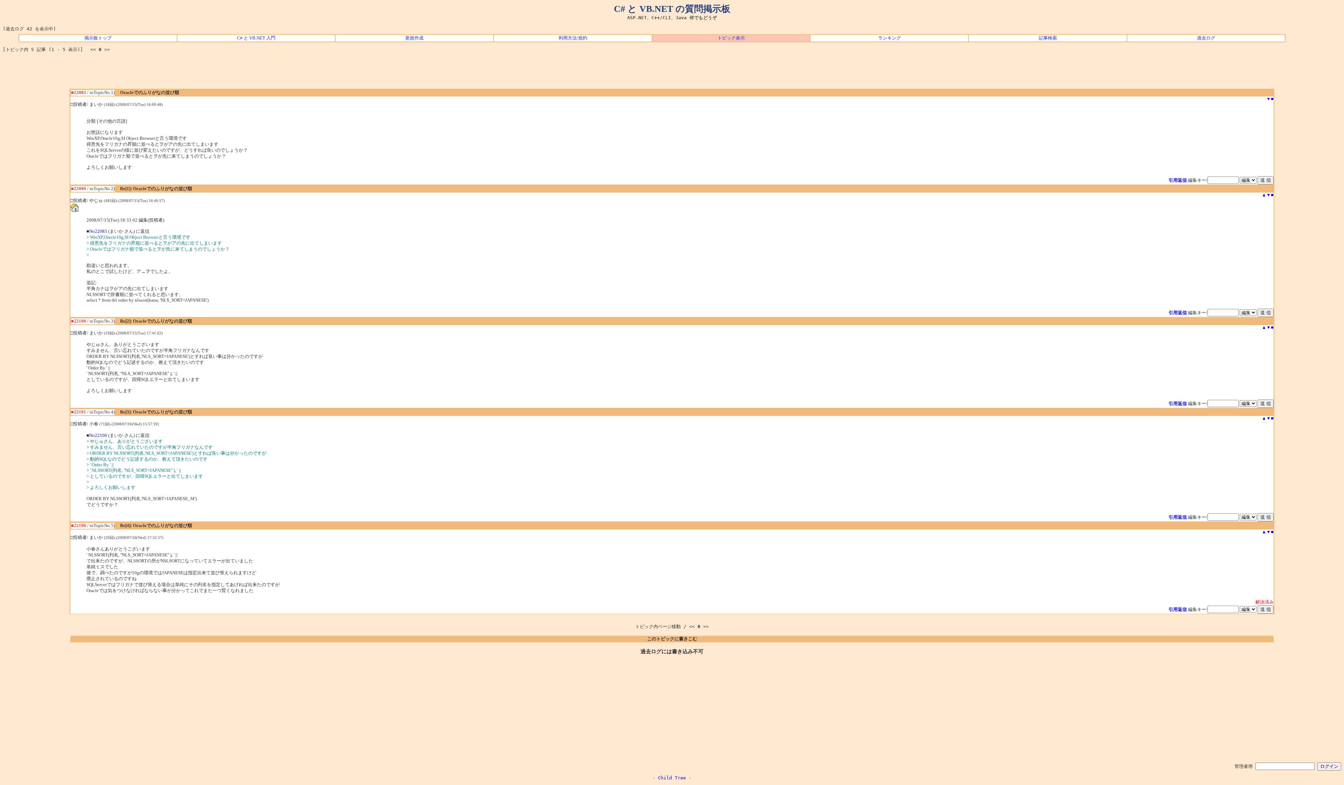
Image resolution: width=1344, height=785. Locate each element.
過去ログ (1206, 38)
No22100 (98, 435)
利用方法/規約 (573, 38)
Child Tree (672, 777)
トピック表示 (731, 38)
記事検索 (1048, 38)
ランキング (889, 38)
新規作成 (414, 38)
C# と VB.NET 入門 (256, 38)
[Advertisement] (672, 73)
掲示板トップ (98, 38)
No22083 (98, 231)
